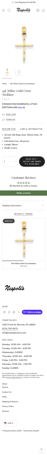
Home (4, 84)
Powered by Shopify (31, 431)
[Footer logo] (15, 287)
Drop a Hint (11, 114)
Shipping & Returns (10, 401)
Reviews (5, 411)
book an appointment (14, 377)
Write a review (23, 193)
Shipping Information (11, 205)
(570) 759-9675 (10, 328)
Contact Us (6, 392)
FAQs (4, 397)
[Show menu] (3, 10)
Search (5, 387)
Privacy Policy (8, 406)
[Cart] (43, 10)
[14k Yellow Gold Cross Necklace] (23, 239)
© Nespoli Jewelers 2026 (11, 431)
